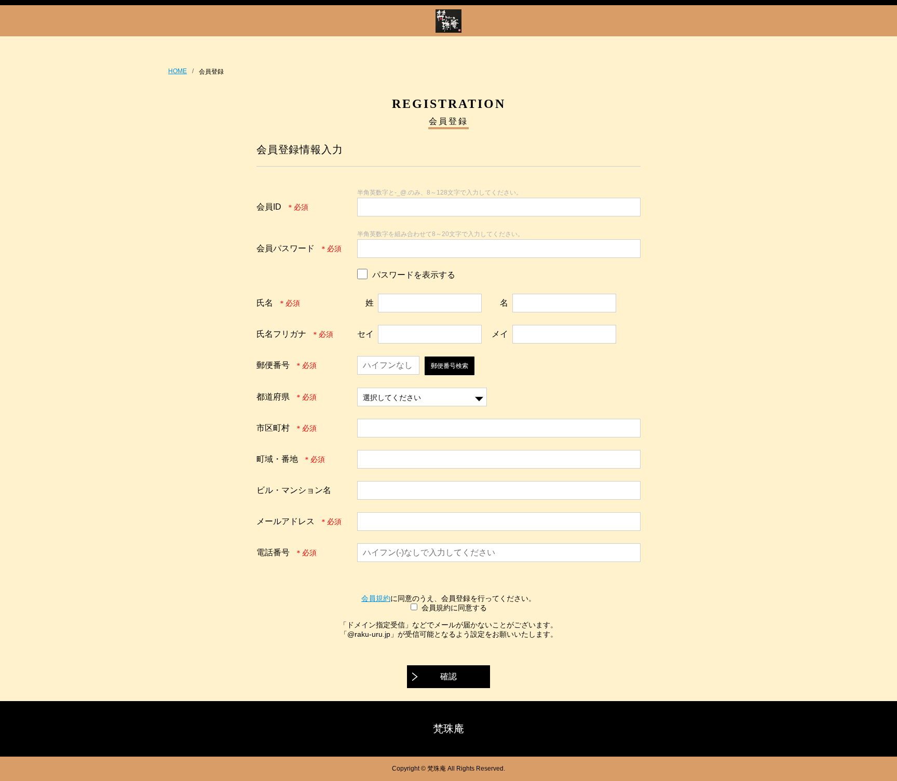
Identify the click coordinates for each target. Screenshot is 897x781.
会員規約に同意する (454, 608)
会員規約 (375, 598)
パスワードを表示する (413, 274)
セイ (365, 334)
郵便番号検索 (449, 365)
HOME (177, 71)
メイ (500, 334)
